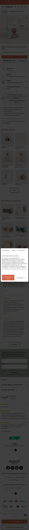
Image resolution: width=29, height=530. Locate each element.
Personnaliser (20, 278)
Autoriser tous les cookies (8, 277)
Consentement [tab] (6, 250)
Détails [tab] (14, 250)
